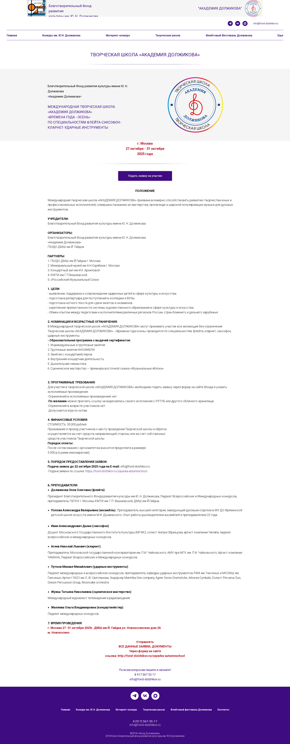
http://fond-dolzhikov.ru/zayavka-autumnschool (151, 656)
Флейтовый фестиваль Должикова (191, 709)
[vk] (237, 23)
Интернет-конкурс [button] (118, 35)
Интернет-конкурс (126, 709)
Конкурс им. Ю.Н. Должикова (93, 709)
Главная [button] (12, 35)
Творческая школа (154, 709)
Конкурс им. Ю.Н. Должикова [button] (61, 35)
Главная (65, 709)
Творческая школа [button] (167, 35)
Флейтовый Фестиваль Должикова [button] (229, 35)
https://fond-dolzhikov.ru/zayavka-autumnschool (116, 471)
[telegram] (230, 23)
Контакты (223, 709)
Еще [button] (280, 35)
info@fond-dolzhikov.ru (265, 23)
